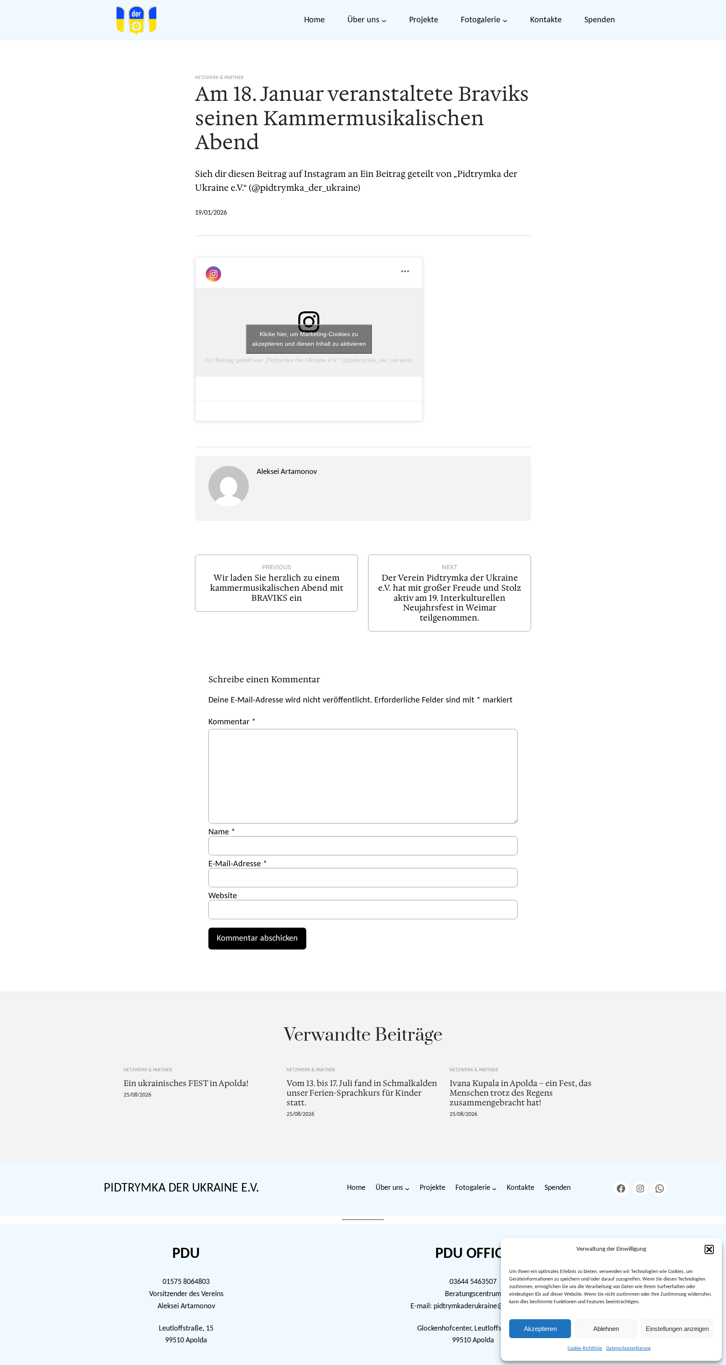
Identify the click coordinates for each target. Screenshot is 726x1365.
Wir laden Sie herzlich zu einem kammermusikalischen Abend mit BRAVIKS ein (276, 587)
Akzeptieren (540, 1328)
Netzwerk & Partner (219, 77)
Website (222, 896)
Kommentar (232, 722)
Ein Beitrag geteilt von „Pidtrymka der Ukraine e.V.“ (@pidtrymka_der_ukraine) (309, 360)
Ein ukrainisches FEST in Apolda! (186, 1083)
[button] (709, 1249)
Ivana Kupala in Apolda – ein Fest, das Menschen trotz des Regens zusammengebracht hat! (521, 1092)
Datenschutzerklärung (628, 1348)
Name (221, 832)
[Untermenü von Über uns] (384, 20)
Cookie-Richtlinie (585, 1348)
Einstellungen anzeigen (677, 1328)
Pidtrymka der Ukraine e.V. (181, 1188)
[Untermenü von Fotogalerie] (505, 20)
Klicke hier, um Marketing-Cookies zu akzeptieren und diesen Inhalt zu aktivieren (309, 339)
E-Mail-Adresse (237, 864)
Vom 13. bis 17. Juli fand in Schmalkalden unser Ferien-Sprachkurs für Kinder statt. (362, 1092)
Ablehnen (606, 1328)
